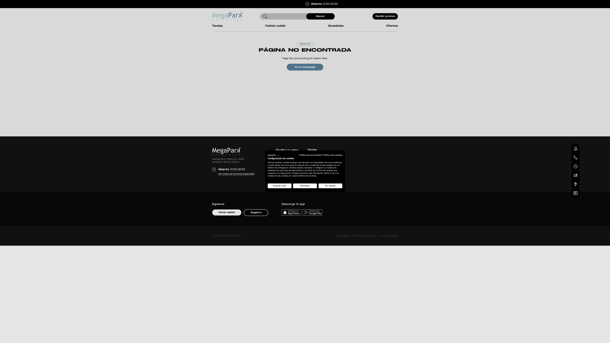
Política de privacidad (310, 155)
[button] (273, 155)
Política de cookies (332, 155)
